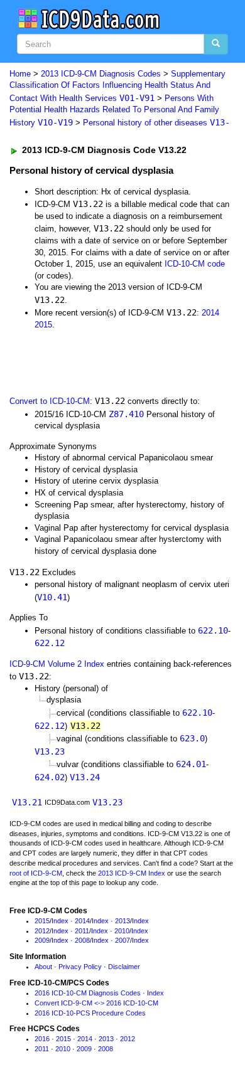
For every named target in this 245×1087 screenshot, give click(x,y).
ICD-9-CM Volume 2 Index (56, 664)
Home (20, 73)
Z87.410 (126, 414)
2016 (42, 1038)
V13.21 (27, 802)
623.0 (192, 738)
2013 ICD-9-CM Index (131, 873)
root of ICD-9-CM (35, 873)
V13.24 (85, 777)
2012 (42, 931)
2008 (82, 940)
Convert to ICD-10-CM (49, 401)
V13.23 (50, 751)
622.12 (50, 643)
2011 (82, 931)
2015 (43, 324)
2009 (42, 940)
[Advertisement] (100, 362)
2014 (210, 312)
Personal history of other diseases (156, 122)
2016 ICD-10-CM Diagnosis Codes (88, 993)
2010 (121, 931)
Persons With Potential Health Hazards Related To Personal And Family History (114, 110)
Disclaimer (124, 966)
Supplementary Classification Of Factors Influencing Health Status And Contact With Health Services (117, 86)
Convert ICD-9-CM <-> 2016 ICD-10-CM (96, 1003)
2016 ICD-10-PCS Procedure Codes (90, 1013)
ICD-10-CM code (195, 263)
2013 (122, 921)
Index (60, 921)
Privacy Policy (80, 966)
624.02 (50, 777)
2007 (122, 940)
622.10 (213, 630)
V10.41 (52, 597)
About (43, 966)
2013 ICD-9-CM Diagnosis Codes (101, 73)
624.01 (191, 764)
